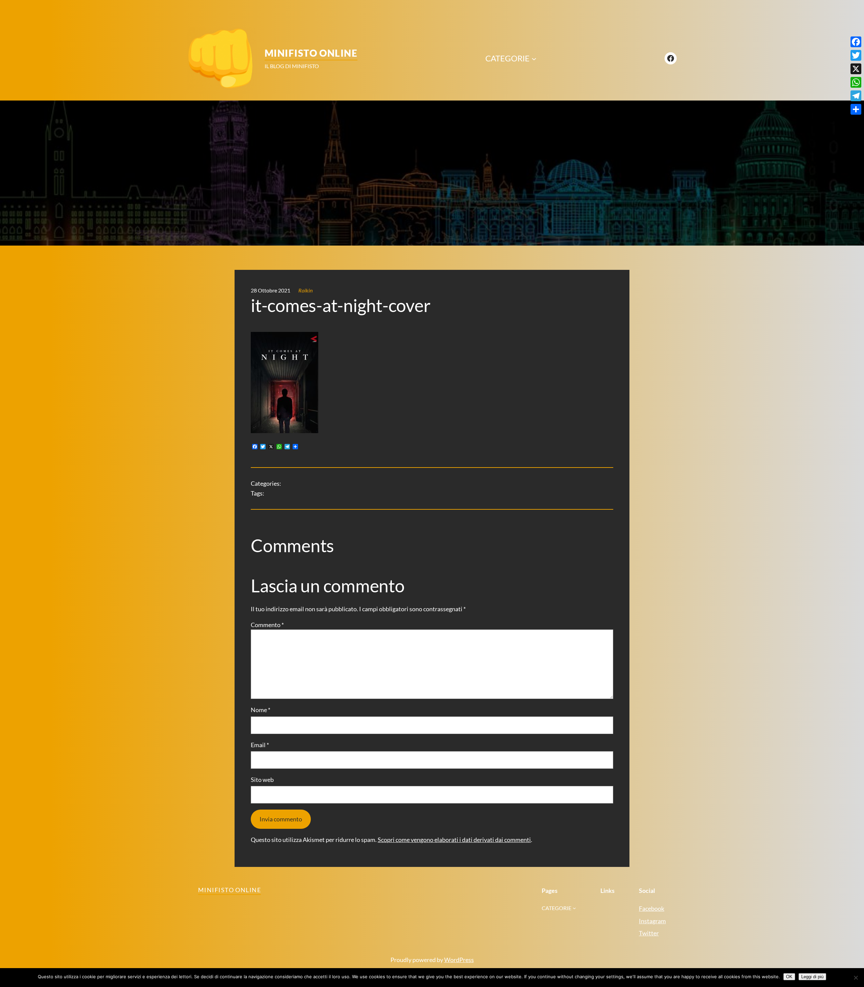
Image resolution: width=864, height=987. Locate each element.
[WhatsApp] (856, 82)
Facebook (651, 908)
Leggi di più (812, 976)
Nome (260, 709)
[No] (855, 977)
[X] (856, 69)
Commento (267, 624)
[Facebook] (856, 42)
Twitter (649, 933)
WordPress (459, 959)
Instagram (652, 921)
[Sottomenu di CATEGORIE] (534, 58)
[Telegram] (856, 96)
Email (260, 745)
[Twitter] (856, 55)
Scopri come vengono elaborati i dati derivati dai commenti (454, 839)
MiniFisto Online (311, 53)
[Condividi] (856, 109)
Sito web (262, 779)
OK (789, 976)
